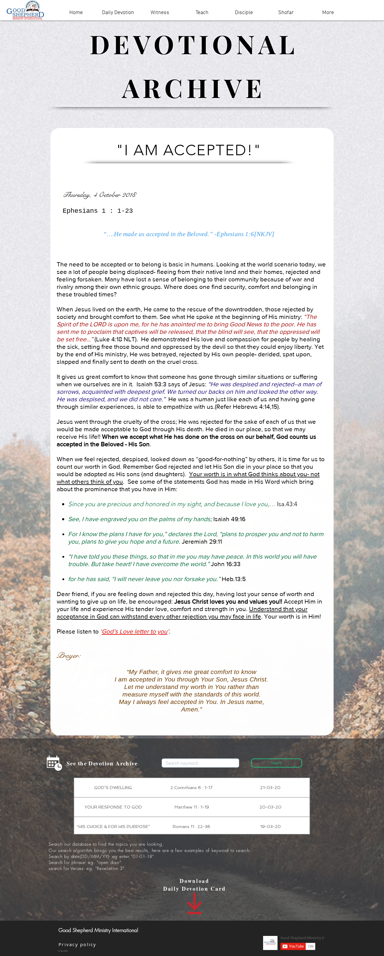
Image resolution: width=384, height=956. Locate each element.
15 (274, 406)
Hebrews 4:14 (251, 406)
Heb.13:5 (234, 578)
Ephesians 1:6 (235, 234)
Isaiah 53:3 (151, 384)
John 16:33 (226, 563)
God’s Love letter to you (134, 631)
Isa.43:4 (287, 504)
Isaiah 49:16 (229, 518)
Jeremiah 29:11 (202, 541)
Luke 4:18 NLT (115, 339)
